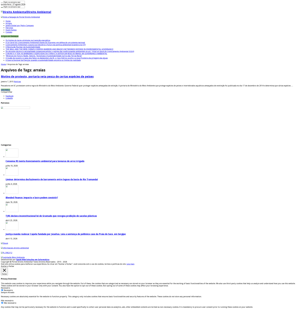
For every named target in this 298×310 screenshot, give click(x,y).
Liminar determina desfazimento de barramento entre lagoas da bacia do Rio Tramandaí (52, 179)
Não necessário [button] (7, 301)
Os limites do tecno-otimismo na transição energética (28, 40)
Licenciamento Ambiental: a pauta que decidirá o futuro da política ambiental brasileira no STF (46, 45)
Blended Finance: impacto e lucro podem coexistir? (32, 197)
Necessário (8, 290)
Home (8, 21)
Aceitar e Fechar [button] (7, 266)
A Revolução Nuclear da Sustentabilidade (23, 47)
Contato (9, 32)
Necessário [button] (5, 288)
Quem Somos (11, 30)
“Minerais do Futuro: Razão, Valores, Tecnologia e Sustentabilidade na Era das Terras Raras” (44, 56)
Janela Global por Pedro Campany (20, 25)
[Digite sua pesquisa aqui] (2, 2)
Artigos (9, 23)
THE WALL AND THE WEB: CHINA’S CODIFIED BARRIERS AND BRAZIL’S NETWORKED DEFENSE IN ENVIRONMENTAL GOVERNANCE (59, 49)
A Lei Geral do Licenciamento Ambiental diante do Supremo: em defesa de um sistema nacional (45, 42)
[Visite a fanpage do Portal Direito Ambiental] (20, 17)
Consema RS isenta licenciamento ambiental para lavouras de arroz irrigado (45, 161)
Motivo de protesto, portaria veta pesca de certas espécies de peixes (47, 76)
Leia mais (130, 264)
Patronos (9, 28)
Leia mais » (5, 90)
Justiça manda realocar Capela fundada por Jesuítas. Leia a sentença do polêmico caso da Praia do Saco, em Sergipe (66, 234)
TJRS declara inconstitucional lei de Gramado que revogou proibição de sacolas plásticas (51, 216)
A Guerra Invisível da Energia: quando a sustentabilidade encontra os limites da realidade (43, 60)
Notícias (17, 81)
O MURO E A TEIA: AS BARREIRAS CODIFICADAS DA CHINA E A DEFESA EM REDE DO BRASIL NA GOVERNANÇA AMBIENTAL (56, 54)
